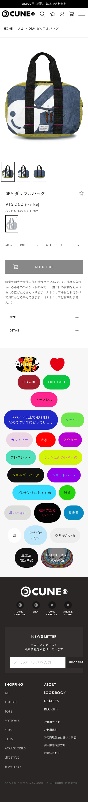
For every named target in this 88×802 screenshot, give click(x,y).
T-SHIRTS (11, 702)
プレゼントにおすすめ (34, 493)
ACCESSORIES (15, 748)
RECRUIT (51, 709)
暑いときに (17, 513)
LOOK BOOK (55, 692)
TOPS (8, 711)
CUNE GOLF (56, 382)
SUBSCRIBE (76, 662)
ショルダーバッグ (25, 475)
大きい (46, 440)
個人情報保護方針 (55, 745)
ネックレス (43, 400)
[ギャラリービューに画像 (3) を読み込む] (39, 172)
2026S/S (27, 364)
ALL (20, 29)
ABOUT (50, 684)
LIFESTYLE (12, 758)
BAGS (9, 739)
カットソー (19, 440)
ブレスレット (21, 457)
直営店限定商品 (26, 557)
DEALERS (51, 701)
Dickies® (29, 382)
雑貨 (67, 493)
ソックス (72, 420)
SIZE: (8, 245)
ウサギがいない (35, 535)
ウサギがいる (65, 535)
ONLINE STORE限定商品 (57, 557)
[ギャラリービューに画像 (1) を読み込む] (8, 172)
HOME (8, 29)
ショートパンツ (64, 475)
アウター (70, 440)
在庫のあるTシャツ (47, 512)
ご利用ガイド (52, 722)
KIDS (8, 730)
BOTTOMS (12, 721)
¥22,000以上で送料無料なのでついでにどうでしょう (31, 419)
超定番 (74, 513)
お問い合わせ (52, 753)
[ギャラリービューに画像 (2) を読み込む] (23, 172)
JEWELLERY (13, 767)
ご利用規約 (50, 729)
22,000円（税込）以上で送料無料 (44, 3)
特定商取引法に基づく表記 (60, 737)
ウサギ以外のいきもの (61, 457)
